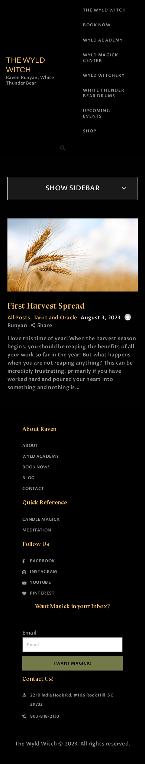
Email (29, 632)
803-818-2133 (44, 716)
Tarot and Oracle (55, 317)
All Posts (18, 317)
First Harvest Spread (46, 305)
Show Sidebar (72, 188)
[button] (62, 148)
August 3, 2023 (100, 317)
